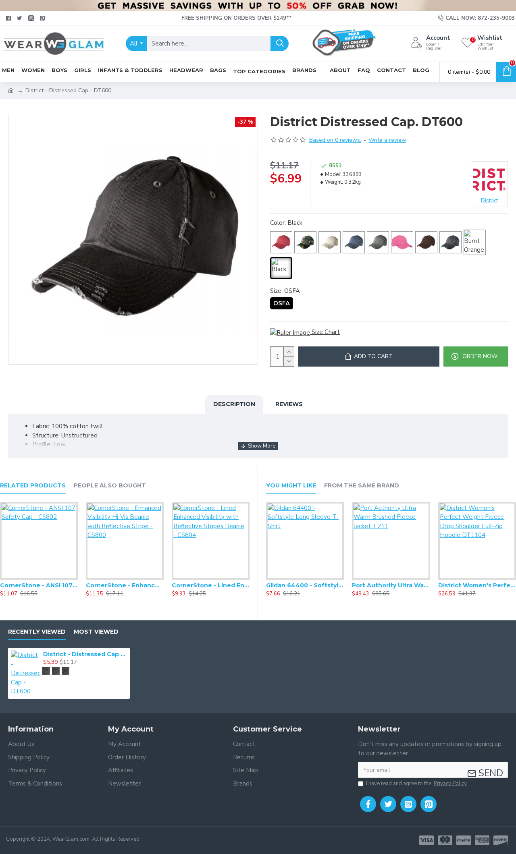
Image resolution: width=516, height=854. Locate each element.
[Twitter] (388, 804)
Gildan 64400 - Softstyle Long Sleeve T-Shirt (305, 585)
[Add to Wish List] (39, 578)
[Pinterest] (428, 804)
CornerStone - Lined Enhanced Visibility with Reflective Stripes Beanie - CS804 (211, 585)
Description (234, 404)
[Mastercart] (445, 840)
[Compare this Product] (55, 578)
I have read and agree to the (416, 783)
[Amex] (482, 840)
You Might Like (291, 485)
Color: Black (286, 223)
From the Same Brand (361, 485)
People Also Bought (110, 485)
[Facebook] (368, 804)
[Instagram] (408, 804)
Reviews (289, 404)
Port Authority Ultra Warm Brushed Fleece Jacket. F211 (391, 585)
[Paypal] (463, 840)
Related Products (33, 485)
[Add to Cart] (46, 671)
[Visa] (426, 840)
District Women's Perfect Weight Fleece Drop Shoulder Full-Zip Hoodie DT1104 (477, 585)
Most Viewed (96, 631)
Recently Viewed (37, 631)
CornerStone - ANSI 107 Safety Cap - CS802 (39, 585)
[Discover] (500, 840)
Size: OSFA (285, 291)
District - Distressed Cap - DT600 (85, 654)
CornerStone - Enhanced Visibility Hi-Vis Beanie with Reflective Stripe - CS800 (125, 585)
